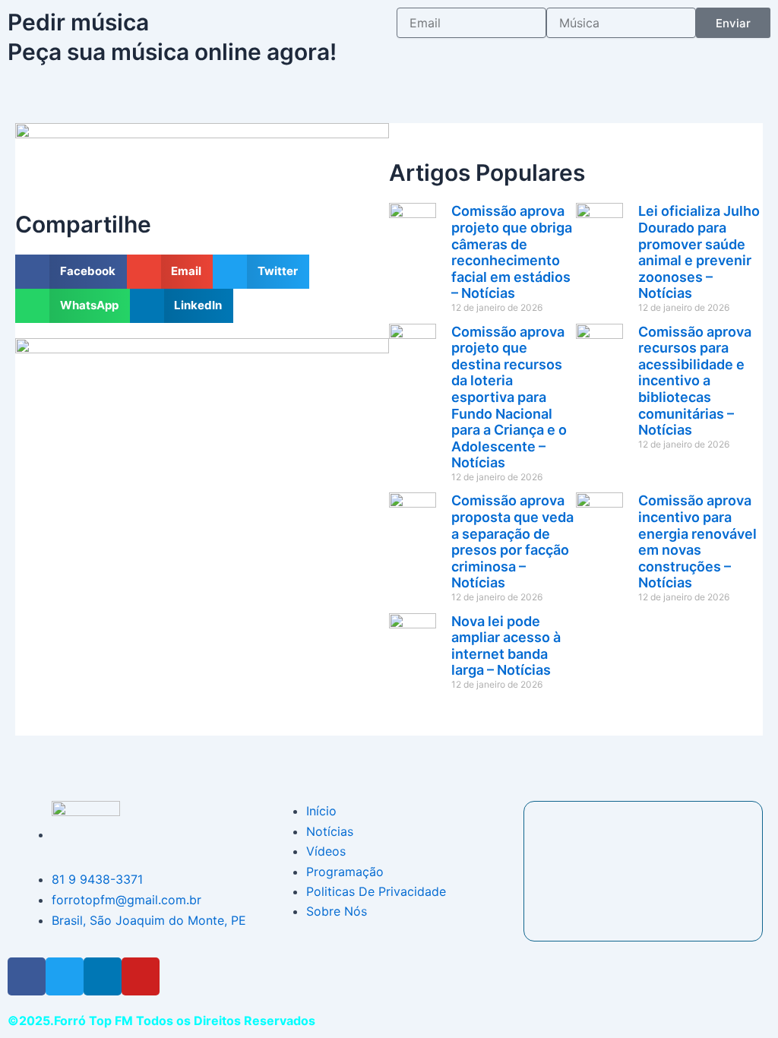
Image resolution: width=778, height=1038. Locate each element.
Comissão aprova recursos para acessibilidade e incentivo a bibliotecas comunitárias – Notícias (694, 381)
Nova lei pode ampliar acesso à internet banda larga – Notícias (506, 646)
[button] (71, 272)
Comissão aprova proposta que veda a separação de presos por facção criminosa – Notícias (512, 541)
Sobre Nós (336, 911)
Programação (345, 871)
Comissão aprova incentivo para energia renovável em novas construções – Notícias (697, 541)
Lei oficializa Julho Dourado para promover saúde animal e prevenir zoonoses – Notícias (699, 252)
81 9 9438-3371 (97, 879)
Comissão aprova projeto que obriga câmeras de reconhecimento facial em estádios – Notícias (511, 252)
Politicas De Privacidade (376, 891)
